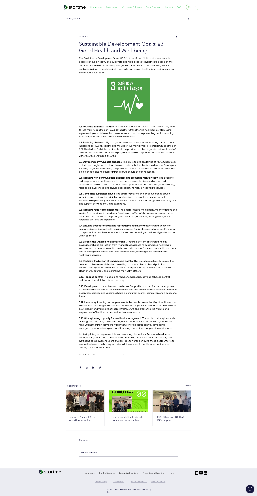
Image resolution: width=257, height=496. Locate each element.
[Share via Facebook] (80, 367)
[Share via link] (100, 367)
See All (188, 385)
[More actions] (176, 36)
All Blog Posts (73, 18)
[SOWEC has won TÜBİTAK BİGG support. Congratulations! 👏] (172, 401)
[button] (132, 7)
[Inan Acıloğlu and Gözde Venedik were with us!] (85, 401)
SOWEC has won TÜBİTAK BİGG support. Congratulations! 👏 (170, 419)
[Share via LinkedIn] (93, 367)
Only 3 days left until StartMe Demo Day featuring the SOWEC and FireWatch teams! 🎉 (127, 418)
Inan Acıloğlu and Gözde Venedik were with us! (82, 418)
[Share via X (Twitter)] (87, 367)
